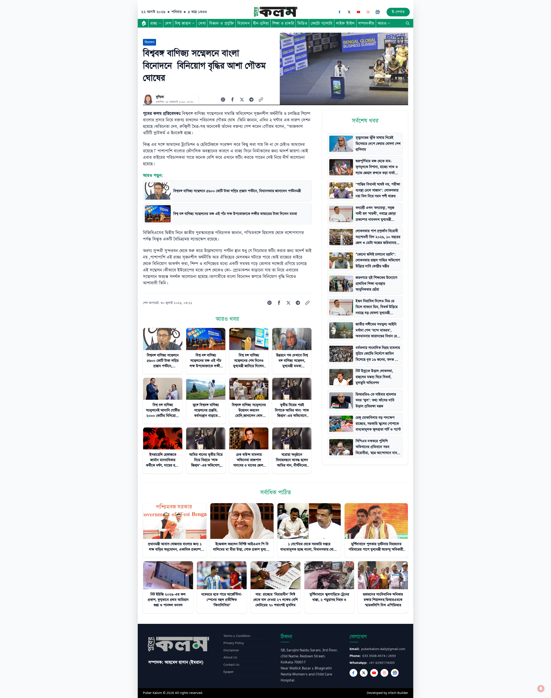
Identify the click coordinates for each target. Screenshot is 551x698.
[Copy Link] (261, 99)
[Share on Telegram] (251, 99)
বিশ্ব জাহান (183, 23)
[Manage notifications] (540, 688)
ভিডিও (302, 23)
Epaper (228, 672)
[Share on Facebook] (232, 99)
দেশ (168, 23)
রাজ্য (153, 23)
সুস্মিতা (160, 97)
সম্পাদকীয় (366, 23)
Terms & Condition (236, 636)
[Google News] (377, 12)
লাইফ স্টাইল (345, 23)
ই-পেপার (398, 11)
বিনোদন (243, 23)
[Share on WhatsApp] (223, 99)
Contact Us (231, 665)
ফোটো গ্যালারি (322, 23)
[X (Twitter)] (349, 12)
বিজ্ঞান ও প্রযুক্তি (221, 23)
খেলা (202, 23)
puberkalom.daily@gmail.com (383, 649)
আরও (382, 23)
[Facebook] (340, 12)
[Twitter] (364, 673)
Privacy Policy (233, 643)
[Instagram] (368, 12)
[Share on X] (242, 99)
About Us (230, 657)
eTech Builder (398, 693)
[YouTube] (358, 12)
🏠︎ (144, 23)
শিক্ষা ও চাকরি (283, 23)
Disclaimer (231, 650)
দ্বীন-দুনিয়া (261, 23)
